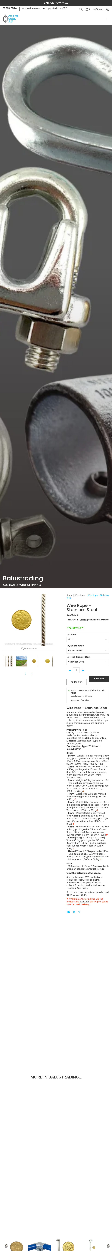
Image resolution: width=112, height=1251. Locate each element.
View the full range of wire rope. (84, 873)
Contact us (79, 735)
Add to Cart (76, 682)
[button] (69, 912)
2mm (96, 866)
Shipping (84, 620)
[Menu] (107, 19)
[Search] (81, 9)
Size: (71, 634)
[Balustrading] (56, 306)
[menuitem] (94, 9)
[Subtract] (70, 670)
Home (69, 595)
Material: (78, 657)
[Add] (83, 670)
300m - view (81, 763)
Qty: (75, 645)
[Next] (32, 674)
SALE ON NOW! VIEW (56, 3)
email (99, 892)
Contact (84, 901)
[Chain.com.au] (11, 19)
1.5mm (87, 866)
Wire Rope (80, 595)
